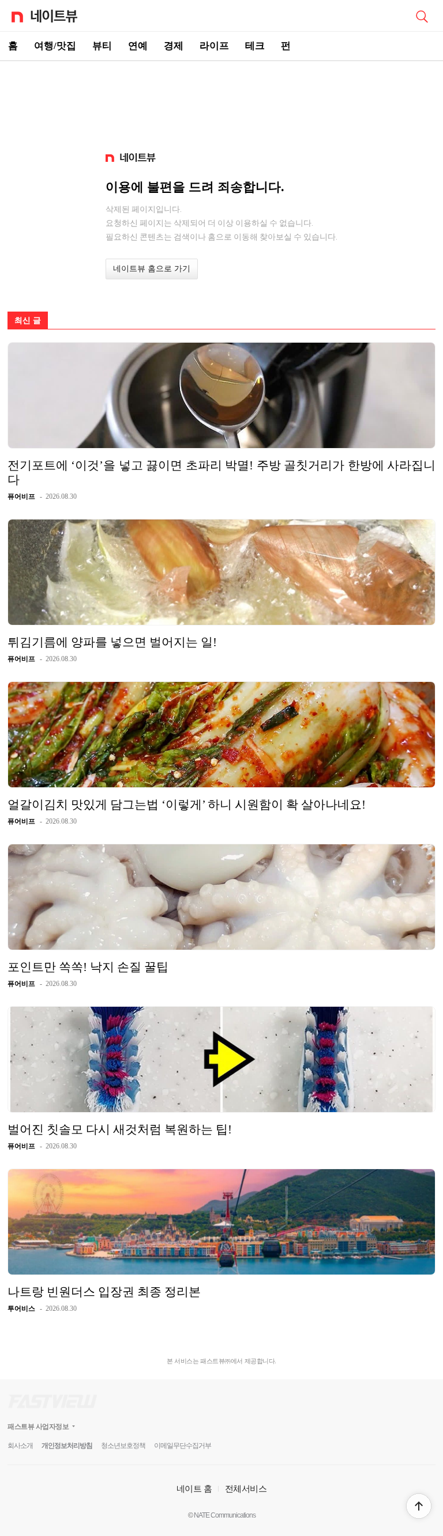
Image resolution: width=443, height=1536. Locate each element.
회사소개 (20, 1446)
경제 (173, 45)
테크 (255, 45)
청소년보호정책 (123, 1446)
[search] (421, 15)
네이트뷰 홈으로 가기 (151, 268)
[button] (418, 1506)
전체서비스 (246, 1488)
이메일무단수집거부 (182, 1446)
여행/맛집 (55, 45)
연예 (138, 45)
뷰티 (102, 45)
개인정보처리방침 (67, 1446)
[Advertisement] (221, 101)
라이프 (214, 45)
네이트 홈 (194, 1488)
